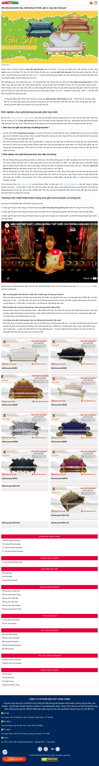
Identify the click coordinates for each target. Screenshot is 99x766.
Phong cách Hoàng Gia (11, 591)
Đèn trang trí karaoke (10, 641)
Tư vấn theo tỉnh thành (11, 620)
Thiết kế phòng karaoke (11, 540)
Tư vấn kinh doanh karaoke (12, 551)
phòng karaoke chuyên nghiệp (22, 118)
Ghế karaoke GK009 (59, 442)
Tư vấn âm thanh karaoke (12, 548)
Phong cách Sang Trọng (11, 594)
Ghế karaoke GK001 (10, 368)
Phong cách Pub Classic (11, 605)
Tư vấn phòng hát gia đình (12, 562)
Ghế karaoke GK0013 (59, 478)
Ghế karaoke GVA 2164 (11, 486)
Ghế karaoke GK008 (10, 442)
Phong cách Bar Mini (10, 602)
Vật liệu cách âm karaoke (11, 663)
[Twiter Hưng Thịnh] (46, 749)
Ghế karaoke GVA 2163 (60, 515)
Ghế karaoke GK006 (59, 405)
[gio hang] (91, 3)
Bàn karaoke (7, 573)
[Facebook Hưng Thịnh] (40, 749)
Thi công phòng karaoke (11, 544)
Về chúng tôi (7, 674)
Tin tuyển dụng (8, 681)
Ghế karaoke (7, 576)
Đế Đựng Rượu (8, 649)
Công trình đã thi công (10, 685)
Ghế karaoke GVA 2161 (60, 523)
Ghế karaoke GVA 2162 (11, 523)
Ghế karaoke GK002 (59, 368)
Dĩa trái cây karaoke (10, 634)
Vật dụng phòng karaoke (11, 645)
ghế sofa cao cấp (24, 184)
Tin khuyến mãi (8, 678)
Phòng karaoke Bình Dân (11, 609)
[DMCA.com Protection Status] (49, 759)
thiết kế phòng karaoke (68, 184)
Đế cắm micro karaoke (10, 638)
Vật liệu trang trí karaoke (11, 659)
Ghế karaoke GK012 (10, 478)
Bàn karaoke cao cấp (84, 286)
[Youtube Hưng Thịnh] (57, 749)
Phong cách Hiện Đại (10, 598)
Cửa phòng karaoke (9, 580)
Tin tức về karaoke (9, 623)
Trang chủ (5, 65)
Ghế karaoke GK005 (10, 405)
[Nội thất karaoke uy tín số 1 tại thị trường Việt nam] (11, 2)
